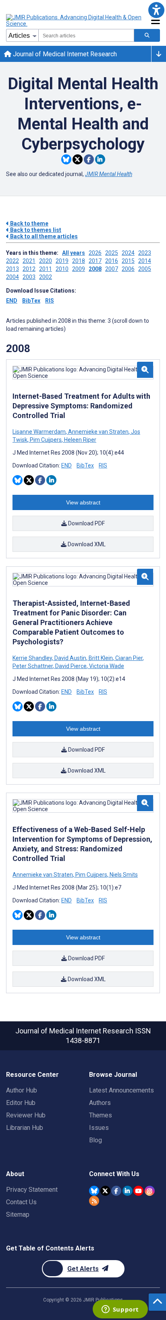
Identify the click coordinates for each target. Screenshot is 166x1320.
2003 (29, 277)
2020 (45, 261)
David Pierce (71, 666)
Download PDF (86, 523)
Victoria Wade (106, 666)
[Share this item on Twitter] (78, 159)
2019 (62, 261)
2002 (45, 277)
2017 (95, 261)
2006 (128, 269)
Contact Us (21, 1202)
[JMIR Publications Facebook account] (116, 1191)
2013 (12, 269)
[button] (156, 10)
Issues (99, 1127)
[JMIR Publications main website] (74, 20)
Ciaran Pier (129, 658)
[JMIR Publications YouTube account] (138, 1191)
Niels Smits (123, 874)
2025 (111, 253)
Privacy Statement (32, 1189)
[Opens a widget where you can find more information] (120, 1310)
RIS (49, 300)
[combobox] (86, 35)
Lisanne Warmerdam (39, 431)
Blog (95, 1140)
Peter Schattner (33, 666)
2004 (12, 277)
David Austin (70, 658)
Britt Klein (100, 658)
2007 (111, 269)
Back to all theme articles (43, 236)
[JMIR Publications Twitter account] (105, 1191)
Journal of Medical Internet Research (64, 54)
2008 (95, 269)
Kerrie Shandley (32, 658)
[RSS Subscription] (94, 1201)
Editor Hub (20, 1103)
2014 (144, 261)
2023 (144, 253)
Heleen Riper (79, 440)
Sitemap (17, 1214)
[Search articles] (147, 35)
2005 (144, 269)
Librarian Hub (24, 1127)
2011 (45, 269)
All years (73, 253)
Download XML (86, 544)
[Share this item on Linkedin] (100, 159)
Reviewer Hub (26, 1115)
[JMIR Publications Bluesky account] (94, 1191)
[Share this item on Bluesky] (66, 159)
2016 (111, 261)
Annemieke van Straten (98, 431)
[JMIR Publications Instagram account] (150, 1191)
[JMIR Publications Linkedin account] (127, 1191)
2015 (128, 261)
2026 (95, 253)
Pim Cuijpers (46, 440)
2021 (29, 261)
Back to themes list (35, 230)
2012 (29, 269)
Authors (100, 1103)
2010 (62, 269)
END (11, 300)
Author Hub (21, 1090)
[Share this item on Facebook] (89, 159)
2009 (78, 269)
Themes (100, 1115)
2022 (12, 261)
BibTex (31, 300)
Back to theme (28, 223)
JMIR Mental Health (108, 174)
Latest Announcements (121, 1090)
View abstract (83, 502)
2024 (128, 253)
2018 (78, 261)
